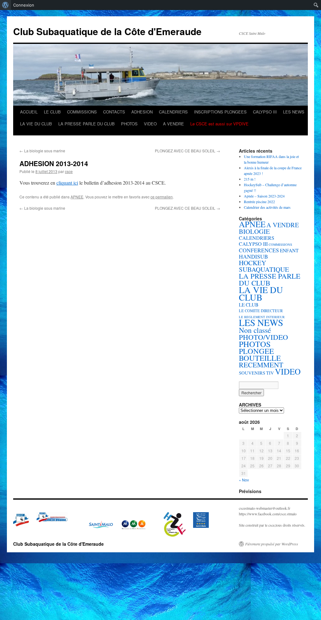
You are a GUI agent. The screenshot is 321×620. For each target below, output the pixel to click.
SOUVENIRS (252, 373)
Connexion (23, 5)
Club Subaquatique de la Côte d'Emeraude (107, 31)
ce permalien (161, 196)
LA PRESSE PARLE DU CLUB (86, 124)
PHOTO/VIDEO (263, 337)
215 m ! (249, 178)
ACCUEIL (29, 112)
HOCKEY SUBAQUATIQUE (264, 266)
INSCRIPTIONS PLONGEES (220, 112)
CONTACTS (114, 112)
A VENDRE (173, 124)
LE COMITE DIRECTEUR (261, 310)
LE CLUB (52, 112)
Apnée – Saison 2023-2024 (264, 195)
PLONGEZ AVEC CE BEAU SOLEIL (187, 150)
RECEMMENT (261, 364)
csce (69, 171)
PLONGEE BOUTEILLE (260, 354)
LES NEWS (293, 112)
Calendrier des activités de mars (267, 207)
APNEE (77, 196)
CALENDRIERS (173, 112)
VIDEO (150, 124)
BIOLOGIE (254, 231)
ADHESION (142, 112)
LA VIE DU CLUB (36, 124)
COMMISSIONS (82, 112)
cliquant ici (67, 182)
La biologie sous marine (42, 150)
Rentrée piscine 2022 (259, 201)
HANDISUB (253, 256)
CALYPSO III (265, 112)
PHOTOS (129, 124)
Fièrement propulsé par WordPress (271, 543)
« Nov (244, 479)
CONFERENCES (259, 250)
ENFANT (289, 250)
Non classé (255, 330)
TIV (270, 373)
